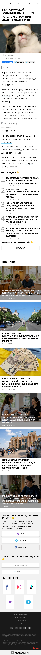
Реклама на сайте (21, 620)
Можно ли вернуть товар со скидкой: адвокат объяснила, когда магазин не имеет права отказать (18, 418)
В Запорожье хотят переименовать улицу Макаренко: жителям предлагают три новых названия (22, 180)
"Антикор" (6, 95)
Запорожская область (26, 4)
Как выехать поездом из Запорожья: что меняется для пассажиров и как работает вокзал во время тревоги (18, 464)
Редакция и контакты (20, 617)
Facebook (14, 166)
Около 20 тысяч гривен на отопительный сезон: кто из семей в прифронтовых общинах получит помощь (19, 382)
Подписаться (22, 572)
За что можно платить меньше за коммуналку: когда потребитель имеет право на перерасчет (20, 293)
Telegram (29, 163)
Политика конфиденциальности (20, 623)
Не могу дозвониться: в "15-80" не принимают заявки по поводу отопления (18, 138)
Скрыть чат (20, 248)
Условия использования (20, 614)
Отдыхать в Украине (8, 4)
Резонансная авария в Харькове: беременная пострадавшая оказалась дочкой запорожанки (19, 149)
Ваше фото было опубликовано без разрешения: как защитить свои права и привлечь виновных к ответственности (20, 500)
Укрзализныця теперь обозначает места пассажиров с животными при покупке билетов (22, 219)
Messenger (22, 547)
